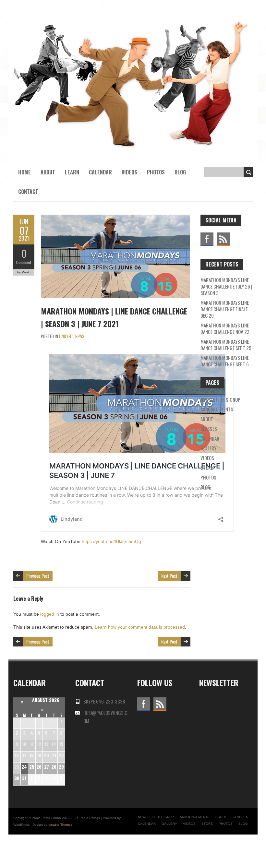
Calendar (100, 172)
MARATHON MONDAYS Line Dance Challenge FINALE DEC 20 (224, 309)
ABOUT (206, 418)
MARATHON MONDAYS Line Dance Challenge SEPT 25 (225, 344)
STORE (206, 467)
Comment (23, 262)
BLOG (180, 172)
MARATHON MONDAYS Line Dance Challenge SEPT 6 (224, 361)
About (48, 172)
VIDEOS (129, 172)
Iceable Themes (60, 824)
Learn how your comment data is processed (140, 627)
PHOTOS (156, 172)
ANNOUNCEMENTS (216, 409)
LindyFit (66, 336)
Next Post (169, 575)
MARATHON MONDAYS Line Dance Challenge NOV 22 (224, 328)
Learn (72, 172)
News (79, 336)
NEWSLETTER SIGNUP (220, 399)
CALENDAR (209, 438)
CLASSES (208, 428)
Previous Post (37, 575)
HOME (24, 172)
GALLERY (208, 448)
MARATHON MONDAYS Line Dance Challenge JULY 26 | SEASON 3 (226, 286)
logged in (49, 614)
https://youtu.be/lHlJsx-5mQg (111, 541)
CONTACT (28, 191)
